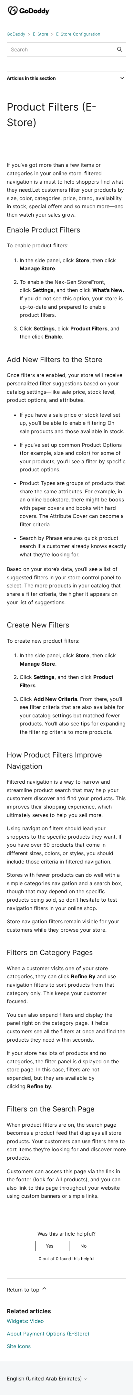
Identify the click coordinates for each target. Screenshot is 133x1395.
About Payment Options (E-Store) (48, 1333)
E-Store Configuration (78, 34)
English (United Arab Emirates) (45, 1378)
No (83, 1246)
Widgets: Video (25, 1321)
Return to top (24, 1289)
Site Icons (19, 1346)
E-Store (40, 34)
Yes (49, 1246)
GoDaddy (16, 34)
